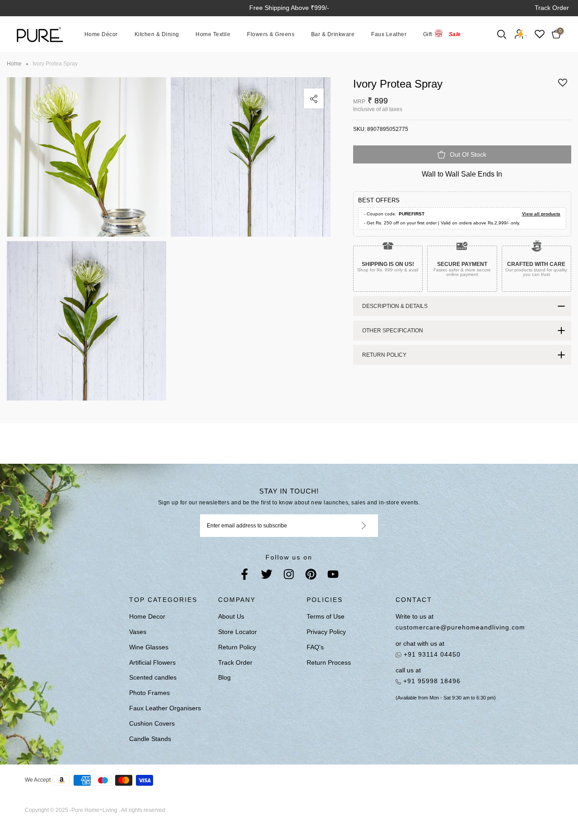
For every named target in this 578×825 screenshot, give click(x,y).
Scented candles (153, 677)
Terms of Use (326, 616)
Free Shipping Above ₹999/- (289, 7)
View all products (541, 213)
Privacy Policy (326, 631)
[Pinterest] (311, 576)
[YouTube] (333, 576)
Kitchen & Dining (157, 34)
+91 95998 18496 (431, 681)
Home (14, 64)
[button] (563, 86)
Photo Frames (149, 692)
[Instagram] (288, 576)
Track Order (552, 7)
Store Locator (237, 631)
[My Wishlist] (540, 34)
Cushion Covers (152, 723)
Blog (224, 677)
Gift (427, 34)
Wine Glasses (148, 647)
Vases (137, 631)
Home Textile (213, 34)
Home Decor (147, 616)
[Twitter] (266, 576)
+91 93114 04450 (431, 654)
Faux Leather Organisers (165, 708)
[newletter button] (353, 525)
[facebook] (244, 576)
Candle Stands (150, 738)
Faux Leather (388, 34)
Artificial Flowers (152, 662)
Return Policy (237, 647)
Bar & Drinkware (333, 34)
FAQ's (315, 647)
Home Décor (101, 34)
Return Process (329, 662)
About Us (231, 616)
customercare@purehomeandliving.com (449, 627)
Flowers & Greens (270, 34)
